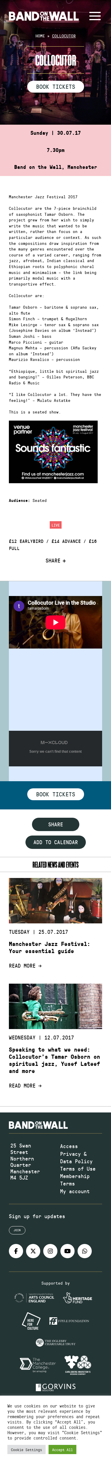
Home (40, 36)
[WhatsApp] (85, 1251)
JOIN (17, 1230)
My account (75, 1191)
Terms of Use (78, 1168)
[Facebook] (16, 1251)
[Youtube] (67, 1251)
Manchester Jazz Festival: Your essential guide (49, 948)
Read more (22, 966)
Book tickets (55, 794)
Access (69, 1146)
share (55, 824)
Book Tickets (55, 86)
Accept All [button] (62, 1449)
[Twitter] (33, 1251)
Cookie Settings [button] (26, 1449)
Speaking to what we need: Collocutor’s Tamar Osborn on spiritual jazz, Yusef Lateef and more (54, 1060)
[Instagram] (50, 1251)
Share (53, 560)
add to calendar (55, 842)
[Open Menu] (95, 16)
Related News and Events (55, 864)
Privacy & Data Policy (76, 1157)
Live (56, 524)
